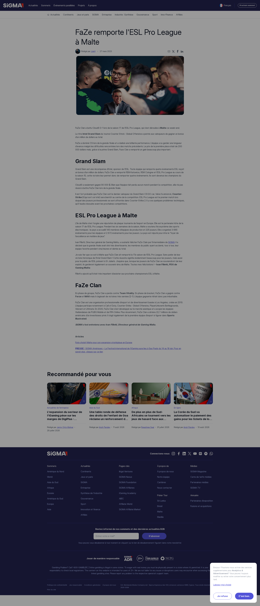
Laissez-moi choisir (222, 584)
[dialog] (130, 303)
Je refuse (222, 596)
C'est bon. (244, 596)
